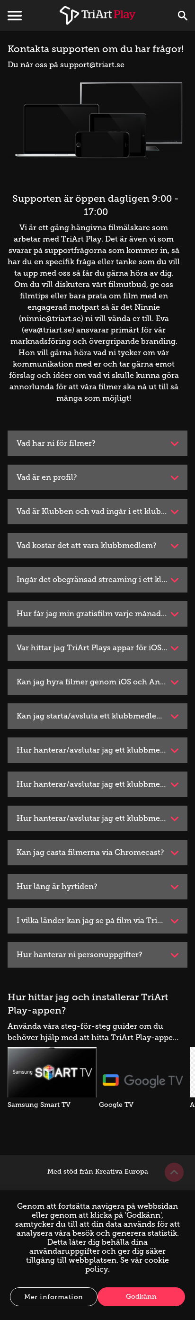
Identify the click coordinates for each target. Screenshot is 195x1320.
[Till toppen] (174, 1172)
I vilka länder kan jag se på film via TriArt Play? (102, 920)
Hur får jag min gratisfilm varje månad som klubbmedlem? (102, 613)
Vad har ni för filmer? (56, 443)
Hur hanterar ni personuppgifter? (79, 954)
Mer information (53, 1297)
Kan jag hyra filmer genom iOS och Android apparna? (102, 681)
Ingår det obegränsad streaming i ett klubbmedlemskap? (102, 579)
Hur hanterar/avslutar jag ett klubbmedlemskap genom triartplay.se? (102, 749)
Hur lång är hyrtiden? (57, 886)
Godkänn (141, 1297)
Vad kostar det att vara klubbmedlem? (87, 545)
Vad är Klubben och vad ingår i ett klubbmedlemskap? (102, 511)
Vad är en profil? (47, 477)
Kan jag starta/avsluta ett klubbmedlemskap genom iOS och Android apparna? (102, 715)
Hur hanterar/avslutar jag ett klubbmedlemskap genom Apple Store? (102, 784)
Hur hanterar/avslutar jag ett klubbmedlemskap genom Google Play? (102, 818)
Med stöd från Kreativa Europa (97, 1171)
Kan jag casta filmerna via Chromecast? (90, 852)
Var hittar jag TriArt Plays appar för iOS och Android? (102, 647)
